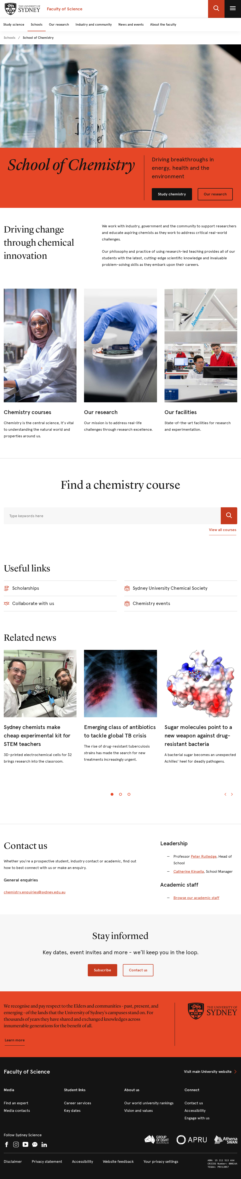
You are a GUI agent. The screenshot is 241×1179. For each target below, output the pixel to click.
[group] (120, 711)
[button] (216, 9)
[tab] (112, 794)
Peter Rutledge (203, 856)
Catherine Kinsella (188, 871)
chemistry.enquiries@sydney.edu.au (34, 892)
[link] (9, 38)
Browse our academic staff (196, 898)
